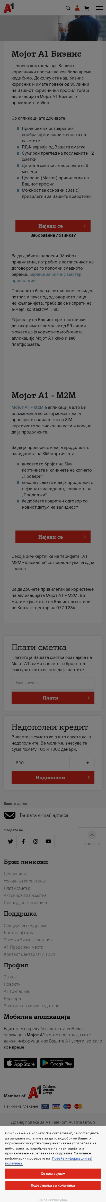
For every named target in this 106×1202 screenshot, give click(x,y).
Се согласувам (53, 1174)
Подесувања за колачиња (53, 1185)
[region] (53, 1164)
